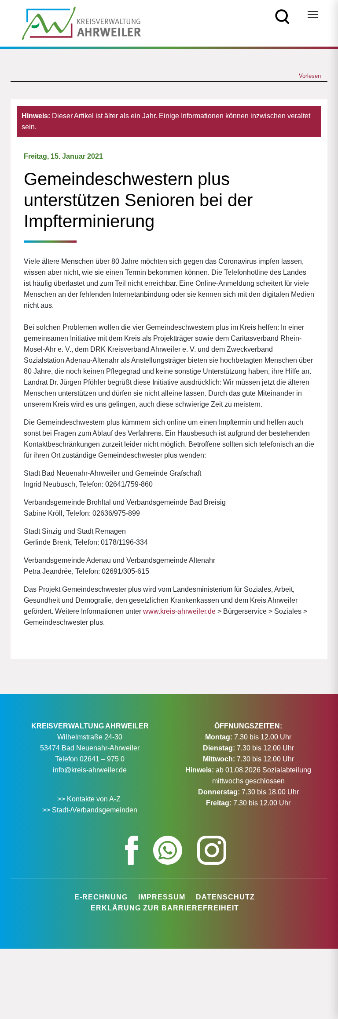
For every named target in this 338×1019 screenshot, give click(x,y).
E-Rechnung (101, 897)
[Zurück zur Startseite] (81, 22)
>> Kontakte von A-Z (89, 799)
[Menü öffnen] (313, 14)
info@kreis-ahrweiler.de (90, 770)
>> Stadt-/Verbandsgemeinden (89, 810)
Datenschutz (225, 897)
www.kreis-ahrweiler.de (179, 611)
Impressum (161, 897)
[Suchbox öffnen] (282, 16)
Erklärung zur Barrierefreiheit (165, 908)
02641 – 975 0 (102, 759)
